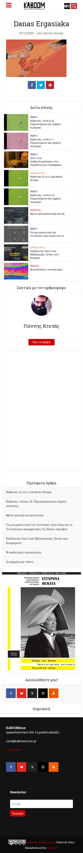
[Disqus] (41, 410)
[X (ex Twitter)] (32, 693)
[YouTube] (21, 693)
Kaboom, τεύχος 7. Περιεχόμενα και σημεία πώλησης (45, 143)
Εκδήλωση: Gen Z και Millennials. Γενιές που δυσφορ (44, 254)
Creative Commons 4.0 (41, 842)
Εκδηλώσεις (37, 172)
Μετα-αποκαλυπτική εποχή (47, 214)
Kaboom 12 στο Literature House (46, 178)
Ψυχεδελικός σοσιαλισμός (46, 269)
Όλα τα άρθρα (41, 342)
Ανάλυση (35, 209)
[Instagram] (43, 693)
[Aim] (53, 693)
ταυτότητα (13, 750)
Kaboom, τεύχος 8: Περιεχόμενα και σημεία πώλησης (45, 124)
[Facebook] (11, 693)
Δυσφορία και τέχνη (19, 562)
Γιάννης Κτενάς (53, 33)
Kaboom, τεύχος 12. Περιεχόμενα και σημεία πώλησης (45, 198)
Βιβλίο (34, 116)
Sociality (52, 848)
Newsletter (18, 792)
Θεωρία (34, 265)
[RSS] (53, 767)
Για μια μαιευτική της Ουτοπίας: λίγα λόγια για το (47, 234)
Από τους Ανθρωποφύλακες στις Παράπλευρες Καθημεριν (46, 161)
